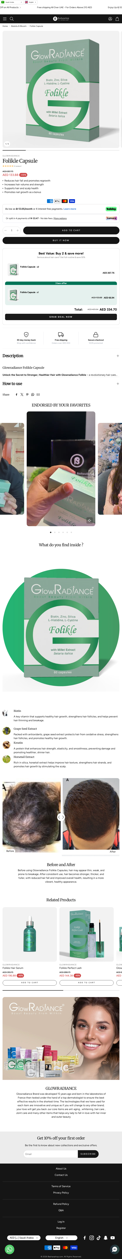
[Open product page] (30, 934)
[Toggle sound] (89, 520)
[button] (5, 19)
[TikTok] (98, 1238)
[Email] (38, 394)
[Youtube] (112, 1238)
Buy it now (61, 240)
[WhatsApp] (32, 394)
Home (5, 26)
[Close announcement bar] (118, 6)
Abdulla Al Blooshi (19, 26)
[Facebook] (16, 394)
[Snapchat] (105, 1238)
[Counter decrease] (5, 230)
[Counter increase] (17, 230)
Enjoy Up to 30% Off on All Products (60, 7)
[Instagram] (91, 1238)
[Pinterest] (27, 394)
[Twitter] (21, 394)
